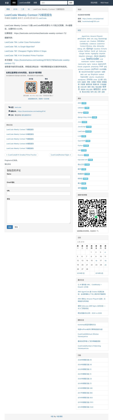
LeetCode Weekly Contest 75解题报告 (20, 139)
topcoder (84, 77)
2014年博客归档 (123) (85, 407)
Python (83, 145)
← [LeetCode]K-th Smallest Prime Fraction (21, 155)
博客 (14, 3)
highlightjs (94, 53)
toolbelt (101, 74)
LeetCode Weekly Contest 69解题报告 (20, 134)
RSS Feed (104, 3)
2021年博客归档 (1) (84, 374)
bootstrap (102, 39)
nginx (89, 64)
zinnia (89, 79)
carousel (83, 41)
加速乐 (84, 82)
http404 (102, 53)
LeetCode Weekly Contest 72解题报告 (28, 15)
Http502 (82, 56)
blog (96, 39)
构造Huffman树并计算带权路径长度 (90, 329)
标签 (79, 30)
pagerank (86, 66)
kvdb (83, 59)
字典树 (99, 82)
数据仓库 (96, 84)
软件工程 (93, 92)
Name (9, 174)
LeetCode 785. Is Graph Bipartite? (20, 47)
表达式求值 (86, 92)
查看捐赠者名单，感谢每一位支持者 (38, 99)
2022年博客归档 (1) (84, 369)
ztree (95, 79)
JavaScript (84, 127)
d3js (94, 46)
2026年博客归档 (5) (85, 360)
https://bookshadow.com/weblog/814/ (32, 111)
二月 (22, 9)
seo (82, 74)
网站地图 (94, 3)
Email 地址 (10, 182)
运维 (103, 92)
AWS (88, 39)
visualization (99, 77)
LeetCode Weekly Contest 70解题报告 (20, 148)
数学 (81, 169)
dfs (84, 49)
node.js (94, 64)
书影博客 (59, 416)
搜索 (70, 3)
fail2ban (87, 51)
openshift (102, 64)
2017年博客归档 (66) (85, 393)
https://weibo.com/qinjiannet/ (93, 19)
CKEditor (101, 41)
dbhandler (100, 46)
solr (85, 74)
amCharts (82, 39)
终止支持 (89, 89)
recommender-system (91, 72)
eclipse (80, 51)
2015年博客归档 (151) (85, 402)
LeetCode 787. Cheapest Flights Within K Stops (25, 51)
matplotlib (99, 61)
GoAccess (102, 51)
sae (103, 71)
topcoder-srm (85, 160)
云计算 (100, 79)
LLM (101, 59)
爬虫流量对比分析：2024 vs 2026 (90, 313)
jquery (102, 56)
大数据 (93, 82)
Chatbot (93, 41)
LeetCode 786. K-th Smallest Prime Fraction (24, 55)
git (97, 51)
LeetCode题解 (24, 3)
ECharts (104, 49)
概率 (89, 87)
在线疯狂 (13, 18)
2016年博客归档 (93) (85, 397)
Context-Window (86, 46)
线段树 (83, 89)
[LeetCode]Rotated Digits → (61, 155)
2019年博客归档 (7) (85, 383)
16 (96, 261)
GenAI (93, 51)
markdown (85, 61)
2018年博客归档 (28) (85, 388)
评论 (8, 199)
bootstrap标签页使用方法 (87, 325)
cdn (88, 41)
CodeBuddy (84, 44)
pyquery (87, 69)
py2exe (81, 69)
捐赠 (35, 3)
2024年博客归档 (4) (85, 364)
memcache (82, 64)
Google (81, 53)
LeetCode (42, 18)
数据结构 (83, 174)
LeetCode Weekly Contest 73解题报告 (20, 129)
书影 (7, 2)
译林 (82, 188)
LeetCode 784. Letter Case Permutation (22, 42)
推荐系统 (89, 84)
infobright (89, 56)
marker (92, 61)
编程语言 (97, 89)
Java (96, 56)
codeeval (92, 44)
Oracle (80, 66)
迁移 (99, 92)
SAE (82, 150)
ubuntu (91, 77)
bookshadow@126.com (90, 21)
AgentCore (85, 36)
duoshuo (97, 49)
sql (89, 74)
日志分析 (83, 87)
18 (29, 9)
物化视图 (98, 87)
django (89, 48)
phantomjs (95, 66)
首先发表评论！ (27, 115)
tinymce (94, 74)
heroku (87, 53)
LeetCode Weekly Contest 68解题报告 (20, 144)
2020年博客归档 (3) (85, 379)
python (95, 69)
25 (105, 265)
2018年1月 (81, 273)
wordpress (82, 79)
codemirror (101, 44)
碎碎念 (83, 178)
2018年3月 (99, 273)
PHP (101, 66)
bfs (92, 39)
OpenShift (84, 141)
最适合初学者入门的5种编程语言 (89, 341)
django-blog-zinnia (87, 117)
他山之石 (83, 164)
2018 (15, 9)
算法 (81, 183)
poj (105, 66)
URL (8, 191)
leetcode (18, 107)
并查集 (82, 84)
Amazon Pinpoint (96, 36)
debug (79, 49)
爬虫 (93, 87)
